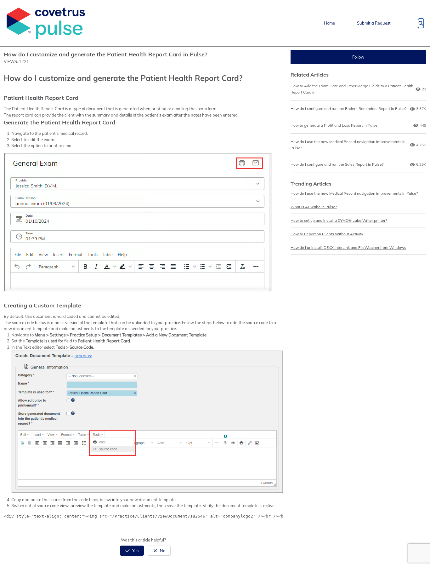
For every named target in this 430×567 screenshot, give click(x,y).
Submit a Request (374, 23)
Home (329, 23)
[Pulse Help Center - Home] (45, 23)
